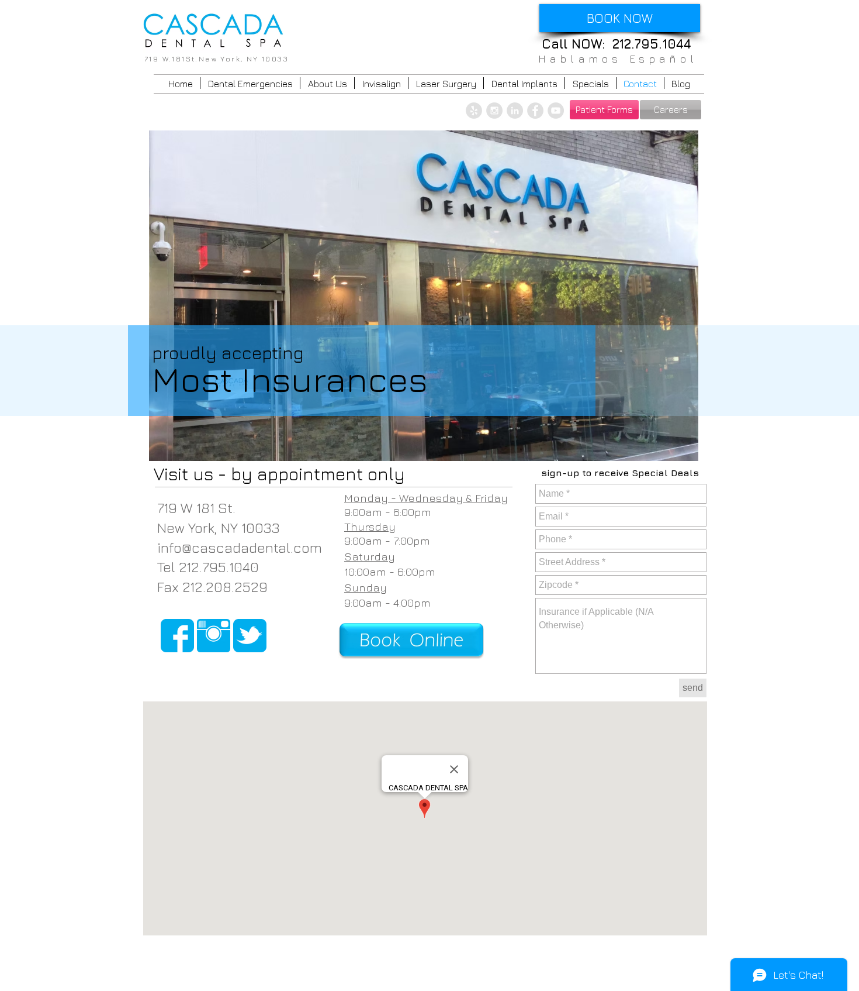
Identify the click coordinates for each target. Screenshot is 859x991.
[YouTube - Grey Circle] (556, 110)
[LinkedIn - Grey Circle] (515, 110)
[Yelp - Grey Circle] (474, 110)
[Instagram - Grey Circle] (494, 110)
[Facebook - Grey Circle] (535, 110)
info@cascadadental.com (239, 547)
